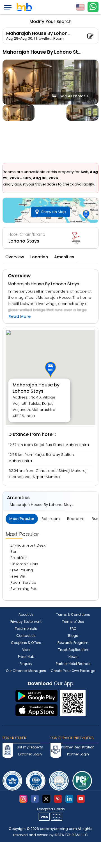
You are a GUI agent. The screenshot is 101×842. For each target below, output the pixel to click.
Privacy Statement (26, 621)
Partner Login (78, 754)
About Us (26, 614)
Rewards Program (73, 642)
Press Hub (26, 656)
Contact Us (26, 635)
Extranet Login (30, 754)
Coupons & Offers (26, 642)
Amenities (64, 257)
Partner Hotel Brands (73, 663)
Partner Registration (78, 747)
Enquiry (26, 663)
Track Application (73, 649)
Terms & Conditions (73, 614)
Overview (14, 257)
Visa (26, 649)
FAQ (73, 628)
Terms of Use (73, 621)
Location (39, 257)
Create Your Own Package (73, 670)
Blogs (73, 635)
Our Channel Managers (26, 670)
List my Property (30, 747)
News (72, 656)
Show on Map (53, 211)
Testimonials (26, 628)
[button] (50, 369)
